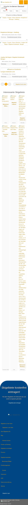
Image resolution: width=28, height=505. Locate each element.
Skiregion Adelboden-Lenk (8, 71)
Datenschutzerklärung (6, 482)
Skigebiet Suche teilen (20, 84)
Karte (10, 10)
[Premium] (24, 93)
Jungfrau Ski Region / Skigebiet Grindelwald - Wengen (13, 58)
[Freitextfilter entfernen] (21, 2)
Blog (2, 435)
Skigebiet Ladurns (14, 103)
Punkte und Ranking (5, 444)
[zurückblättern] (3, 24)
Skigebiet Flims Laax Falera (14, 134)
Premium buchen (6, 440)
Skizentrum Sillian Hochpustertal (5, 105)
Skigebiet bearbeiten (6, 457)
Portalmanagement (5, 465)
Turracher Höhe (5, 135)
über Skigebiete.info (5, 431)
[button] (2, 84)
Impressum (3, 474)
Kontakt (4, 470)
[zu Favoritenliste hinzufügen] (1, 18)
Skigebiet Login (6, 493)
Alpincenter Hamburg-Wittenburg (22, 366)
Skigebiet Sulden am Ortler (22, 119)
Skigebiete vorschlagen (6, 448)
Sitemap (3, 486)
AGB (2, 478)
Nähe (17, 10)
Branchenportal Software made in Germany (9, 501)
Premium (3, 452)
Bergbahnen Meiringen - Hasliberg (10, 32)
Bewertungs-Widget (6, 461)
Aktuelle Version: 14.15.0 (5, 503)
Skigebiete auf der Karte (6, 423)
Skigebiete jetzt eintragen (15, 402)
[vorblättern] (24, 24)
